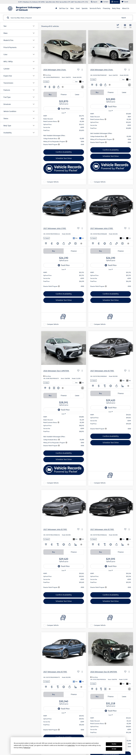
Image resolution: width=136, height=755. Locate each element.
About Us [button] (125, 8)
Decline (114, 744)
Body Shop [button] (116, 8)
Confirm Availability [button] (64, 152)
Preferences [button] (26, 747)
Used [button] (78, 8)
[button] (84, 47)
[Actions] (82, 70)
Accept (114, 749)
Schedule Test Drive (64, 158)
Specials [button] (85, 8)
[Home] (56, 8)
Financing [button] (106, 8)
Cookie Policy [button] (71, 745)
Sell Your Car (63, 8)
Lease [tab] (77, 94)
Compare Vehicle (53, 182)
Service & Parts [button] (95, 8)
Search (124, 17)
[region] (63, 131)
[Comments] (82, 87)
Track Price (65, 108)
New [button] (72, 8)
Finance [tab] (64, 94)
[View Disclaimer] (63, 87)
